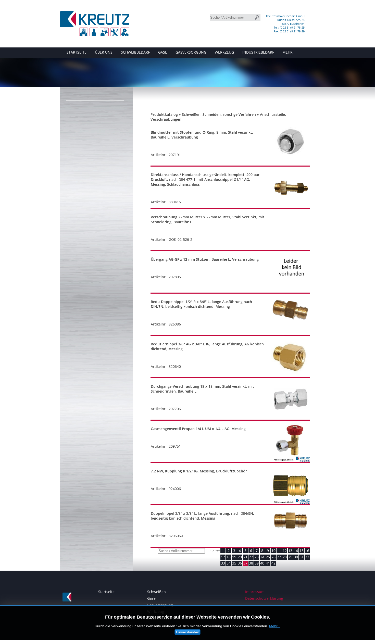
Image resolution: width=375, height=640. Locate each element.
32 (307, 557)
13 (290, 550)
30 (296, 557)
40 (262, 563)
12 (285, 550)
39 (257, 563)
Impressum (255, 591)
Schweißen (156, 591)
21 (245, 557)
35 (234, 563)
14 (296, 550)
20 (240, 557)
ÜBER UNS (103, 52)
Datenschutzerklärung (264, 598)
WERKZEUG (224, 52)
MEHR (287, 52)
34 (229, 563)
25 (268, 557)
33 (223, 563)
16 (307, 550)
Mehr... (274, 626)
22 (251, 557)
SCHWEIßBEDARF (135, 52)
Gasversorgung (160, 605)
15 (301, 550)
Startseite (106, 591)
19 (234, 557)
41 (268, 563)
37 (245, 563)
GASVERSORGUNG (191, 52)
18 (229, 557)
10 (273, 550)
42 (273, 563)
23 (257, 557)
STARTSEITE (76, 52)
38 (251, 563)
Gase (151, 598)
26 (273, 557)
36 (240, 563)
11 (279, 550)
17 (223, 557)
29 (290, 557)
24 (262, 557)
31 (301, 557)
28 (285, 557)
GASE (162, 52)
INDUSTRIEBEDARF (258, 52)
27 (279, 557)
